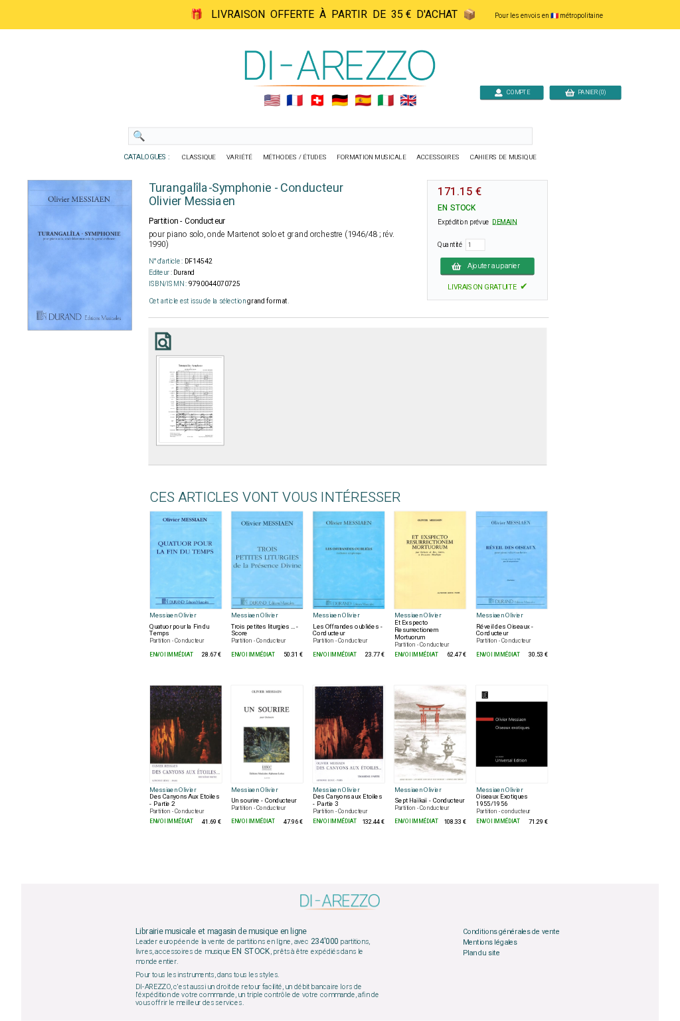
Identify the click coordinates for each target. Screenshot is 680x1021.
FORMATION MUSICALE (371, 157)
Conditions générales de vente (511, 932)
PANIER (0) (590, 92)
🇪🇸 (363, 101)
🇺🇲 (272, 101)
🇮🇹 (385, 101)
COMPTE (516, 92)
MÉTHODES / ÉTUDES (295, 157)
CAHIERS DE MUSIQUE (503, 157)
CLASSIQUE (199, 157)
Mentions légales (490, 942)
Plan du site (481, 952)
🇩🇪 (339, 101)
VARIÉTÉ (239, 157)
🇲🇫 (294, 101)
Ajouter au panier (494, 266)
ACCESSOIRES (438, 157)
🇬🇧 (408, 101)
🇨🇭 (317, 101)
